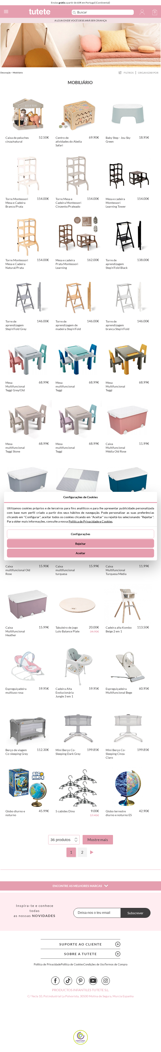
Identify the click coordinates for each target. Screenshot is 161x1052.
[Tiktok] (68, 981)
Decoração (5, 72)
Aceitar (81, 553)
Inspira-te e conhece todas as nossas (35, 911)
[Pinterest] (80, 981)
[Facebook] (55, 981)
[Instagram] (105, 981)
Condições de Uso (94, 964)
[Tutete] (44, 12)
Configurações (80, 534)
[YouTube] (93, 981)
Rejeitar (80, 543)
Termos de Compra (116, 964)
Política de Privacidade (47, 964)
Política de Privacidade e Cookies (90, 521)
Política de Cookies (72, 964)
